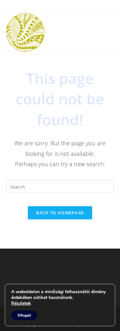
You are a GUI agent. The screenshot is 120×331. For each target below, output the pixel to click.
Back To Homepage (60, 213)
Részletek (21, 303)
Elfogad (24, 315)
